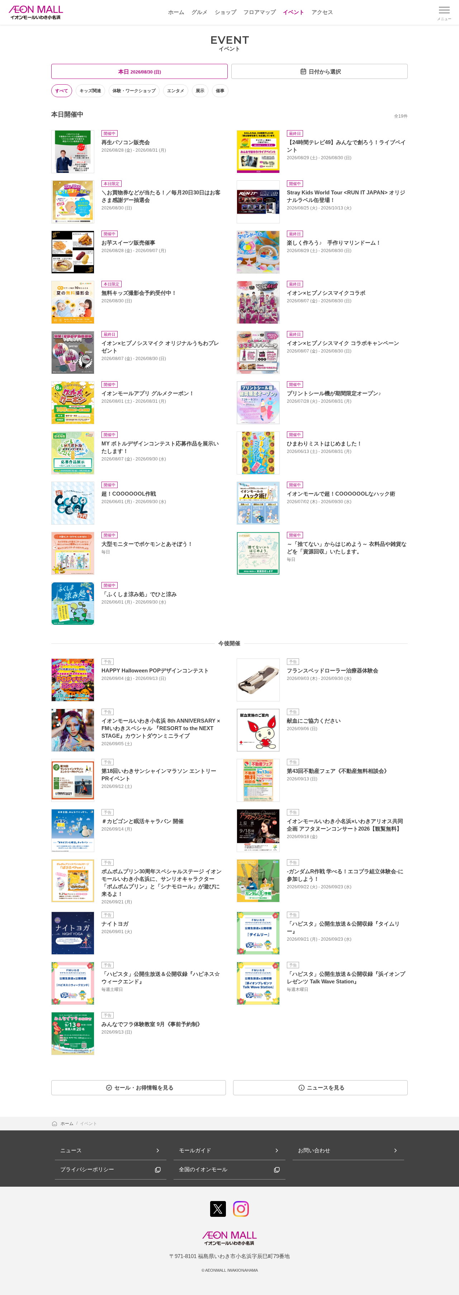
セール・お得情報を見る (144, 1087)
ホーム (68, 1123)
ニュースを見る (326, 1087)
